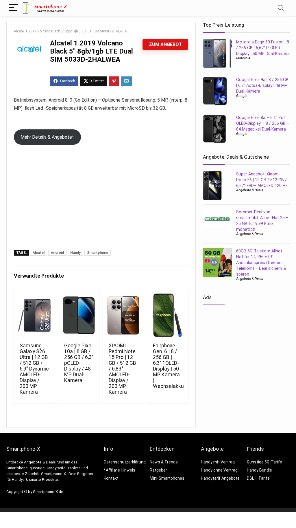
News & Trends (164, 462)
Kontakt (111, 478)
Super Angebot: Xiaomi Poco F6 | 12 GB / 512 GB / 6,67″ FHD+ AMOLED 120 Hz (262, 180)
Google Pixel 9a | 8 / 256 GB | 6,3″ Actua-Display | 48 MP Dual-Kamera (262, 85)
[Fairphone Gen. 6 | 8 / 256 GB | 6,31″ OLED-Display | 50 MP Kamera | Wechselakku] (167, 315)
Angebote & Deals (249, 190)
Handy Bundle (259, 470)
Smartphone (97, 253)
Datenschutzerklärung (125, 462)
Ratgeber (158, 470)
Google (241, 96)
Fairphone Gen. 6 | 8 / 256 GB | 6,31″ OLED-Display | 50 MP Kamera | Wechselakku (168, 366)
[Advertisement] (101, 206)
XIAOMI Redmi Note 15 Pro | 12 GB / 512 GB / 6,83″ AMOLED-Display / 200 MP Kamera (122, 369)
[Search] (281, 8)
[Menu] (13, 8)
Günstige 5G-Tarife (264, 462)
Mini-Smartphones (167, 478)
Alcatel (39, 253)
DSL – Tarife (258, 478)
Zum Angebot (165, 44)
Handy (75, 253)
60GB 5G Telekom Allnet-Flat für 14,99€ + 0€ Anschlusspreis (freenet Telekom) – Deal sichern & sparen (261, 262)
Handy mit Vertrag (218, 462)
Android (57, 253)
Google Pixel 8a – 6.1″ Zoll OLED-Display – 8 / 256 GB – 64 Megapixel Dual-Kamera (262, 123)
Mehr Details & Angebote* (47, 137)
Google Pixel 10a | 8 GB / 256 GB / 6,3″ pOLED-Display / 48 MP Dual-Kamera (78, 363)
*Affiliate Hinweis (119, 470)
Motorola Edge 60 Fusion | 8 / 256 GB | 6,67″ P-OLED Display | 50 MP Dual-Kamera (263, 48)
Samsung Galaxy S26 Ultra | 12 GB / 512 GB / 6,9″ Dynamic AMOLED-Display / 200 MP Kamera (34, 369)
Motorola (243, 58)
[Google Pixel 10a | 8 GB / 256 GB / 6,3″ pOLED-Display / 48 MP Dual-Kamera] (79, 315)
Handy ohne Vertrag (219, 470)
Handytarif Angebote (220, 478)
